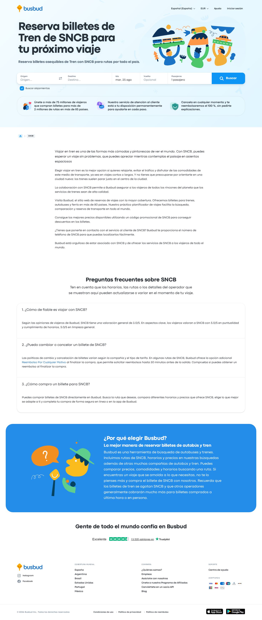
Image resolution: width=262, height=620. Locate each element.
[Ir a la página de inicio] (29, 8)
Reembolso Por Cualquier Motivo (44, 362)
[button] (60, 78)
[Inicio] (20, 136)
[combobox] (36, 78)
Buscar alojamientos (37, 88)
